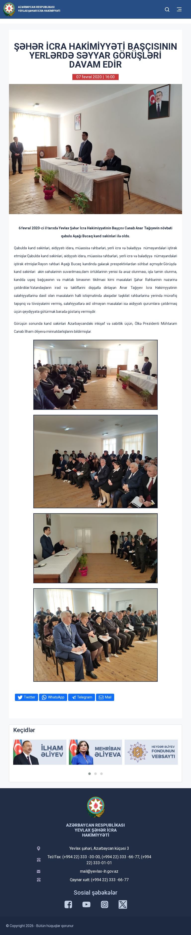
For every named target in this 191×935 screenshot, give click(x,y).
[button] (90, 773)
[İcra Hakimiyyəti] (9, 9)
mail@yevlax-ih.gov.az (99, 871)
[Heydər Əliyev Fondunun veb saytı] (151, 752)
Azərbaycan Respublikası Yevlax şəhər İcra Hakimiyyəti (39, 9)
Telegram (84, 697)
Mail (108, 697)
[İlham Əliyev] (39, 752)
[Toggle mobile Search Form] (167, 8)
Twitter (29, 697)
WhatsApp (56, 697)
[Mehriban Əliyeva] (95, 752)
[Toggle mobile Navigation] (179, 9)
